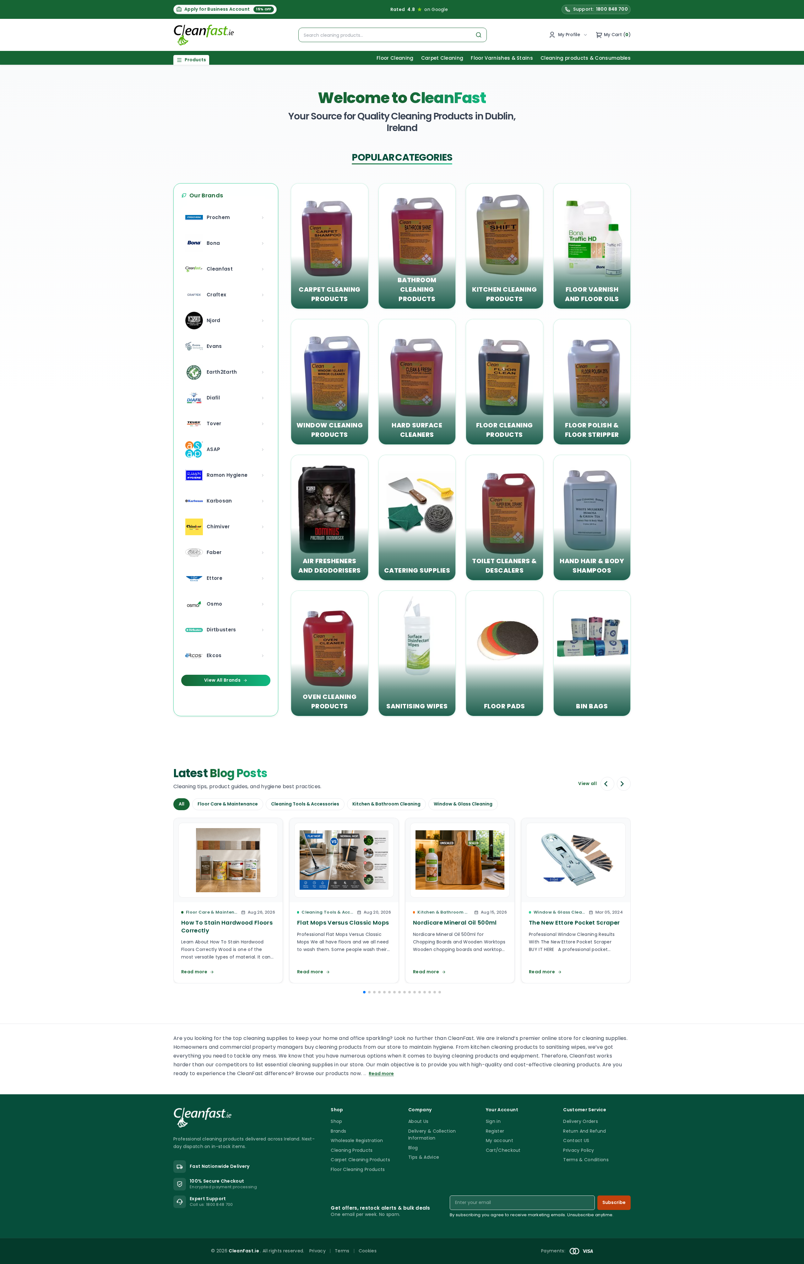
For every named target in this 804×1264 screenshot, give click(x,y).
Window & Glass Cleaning (463, 804)
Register (495, 1131)
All (181, 804)
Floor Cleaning (395, 58)
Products (195, 60)
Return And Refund (584, 1131)
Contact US (576, 1140)
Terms (342, 1251)
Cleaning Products (351, 1150)
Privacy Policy (578, 1150)
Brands (338, 1131)
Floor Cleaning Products (358, 1169)
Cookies (368, 1251)
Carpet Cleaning (442, 58)
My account (499, 1140)
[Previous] (607, 784)
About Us (418, 1121)
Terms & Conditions (586, 1160)
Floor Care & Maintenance (228, 804)
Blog (413, 1148)
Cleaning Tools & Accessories (305, 804)
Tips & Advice (423, 1157)
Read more (381, 1074)
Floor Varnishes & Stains (502, 58)
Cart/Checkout (503, 1150)
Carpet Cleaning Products (360, 1160)
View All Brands (222, 680)
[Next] (624, 784)
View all (587, 784)
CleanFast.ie (244, 1251)
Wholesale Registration (357, 1140)
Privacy (317, 1251)
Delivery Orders (580, 1121)
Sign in (493, 1121)
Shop (336, 1121)
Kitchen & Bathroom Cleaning (386, 804)
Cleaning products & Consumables (586, 58)
